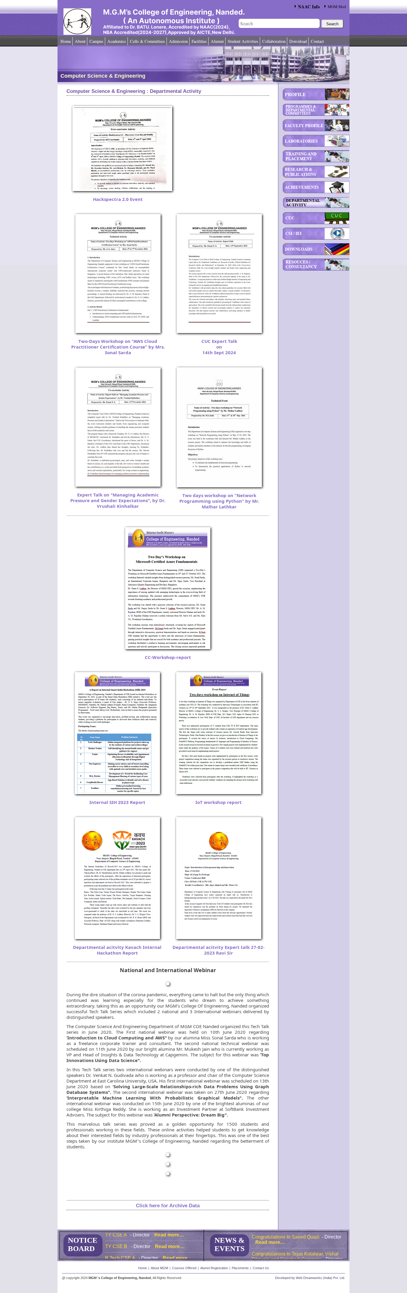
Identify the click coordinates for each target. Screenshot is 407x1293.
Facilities (199, 41)
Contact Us (261, 1268)
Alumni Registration (214, 1268)
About (80, 41)
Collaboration (273, 41)
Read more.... (169, 1239)
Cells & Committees (147, 41)
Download (298, 41)
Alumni (217, 41)
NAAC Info (309, 6)
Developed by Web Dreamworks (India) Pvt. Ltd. (310, 1278)
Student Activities (243, 41)
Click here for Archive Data (168, 1205)
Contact (317, 41)
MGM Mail (337, 6)
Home (65, 41)
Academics (116, 41)
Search (332, 24)
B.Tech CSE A (120, 1251)
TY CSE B (116, 1239)
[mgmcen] (93, 13)
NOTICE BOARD (82, 1244)
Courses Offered (184, 1268)
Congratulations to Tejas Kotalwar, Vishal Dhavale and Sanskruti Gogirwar (295, 1243)
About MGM (159, 1268)
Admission (178, 41)
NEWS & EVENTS (230, 1244)
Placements (240, 1268)
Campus (96, 41)
